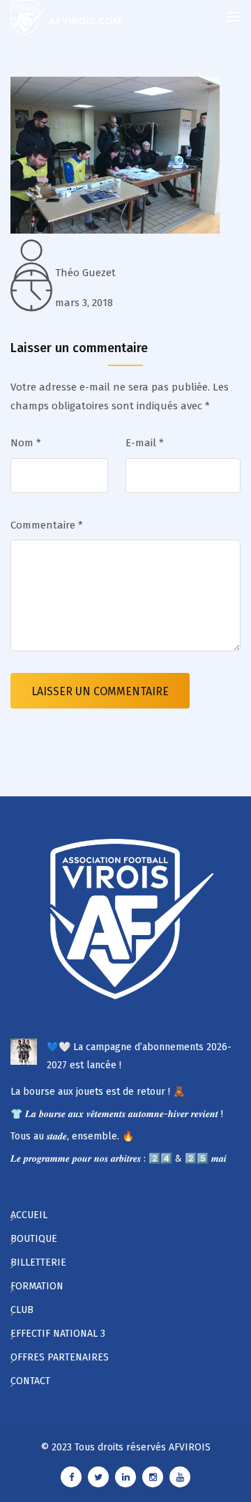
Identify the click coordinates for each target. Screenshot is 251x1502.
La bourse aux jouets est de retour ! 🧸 (97, 1092)
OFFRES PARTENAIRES (59, 1357)
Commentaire (46, 525)
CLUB (21, 1310)
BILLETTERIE (38, 1262)
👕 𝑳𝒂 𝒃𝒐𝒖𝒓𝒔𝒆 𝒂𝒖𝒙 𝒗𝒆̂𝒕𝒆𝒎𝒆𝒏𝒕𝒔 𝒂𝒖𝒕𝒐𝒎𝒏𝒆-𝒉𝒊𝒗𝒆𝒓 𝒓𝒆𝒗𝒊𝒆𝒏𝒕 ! (116, 1114)
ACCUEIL (28, 1215)
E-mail (145, 443)
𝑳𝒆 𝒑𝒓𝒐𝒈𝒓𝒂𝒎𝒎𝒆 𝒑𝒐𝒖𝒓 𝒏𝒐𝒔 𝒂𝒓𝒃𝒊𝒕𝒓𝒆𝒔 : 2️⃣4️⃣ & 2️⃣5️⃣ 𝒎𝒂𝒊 (118, 1159)
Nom (25, 443)
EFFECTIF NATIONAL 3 (57, 1334)
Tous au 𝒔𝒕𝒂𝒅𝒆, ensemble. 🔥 (72, 1136)
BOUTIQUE (33, 1239)
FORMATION (36, 1286)
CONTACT (30, 1381)
